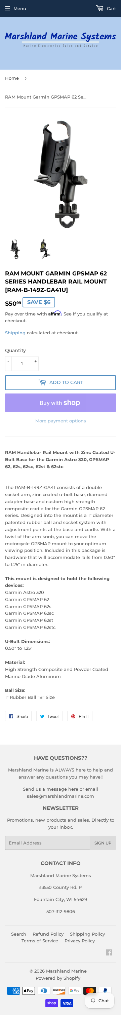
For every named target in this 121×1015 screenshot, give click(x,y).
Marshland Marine (66, 971)
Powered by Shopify (58, 978)
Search (18, 934)
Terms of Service (40, 940)
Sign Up (103, 842)
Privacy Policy (80, 940)
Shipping (15, 332)
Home (12, 78)
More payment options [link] (60, 420)
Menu (19, 8)
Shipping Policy (87, 934)
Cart (111, 8)
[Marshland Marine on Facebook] (109, 953)
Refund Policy (48, 934)
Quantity (15, 350)
